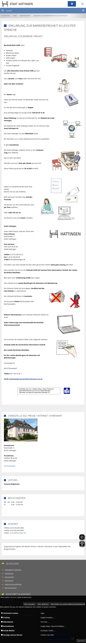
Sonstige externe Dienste (12, 635)
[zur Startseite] (17, 4)
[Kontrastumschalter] (72, 4)
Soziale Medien (9, 631)
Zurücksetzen (83, 10)
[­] (81, 4)
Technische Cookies (10, 613)
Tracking (6, 617)
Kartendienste (8, 626)
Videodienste (8, 622)
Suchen (3, 10)
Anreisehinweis (9, 466)
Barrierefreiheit (25, 16)
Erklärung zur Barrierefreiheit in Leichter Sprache (51, 16)
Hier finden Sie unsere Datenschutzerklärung (68, 604)
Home (15, 16)
